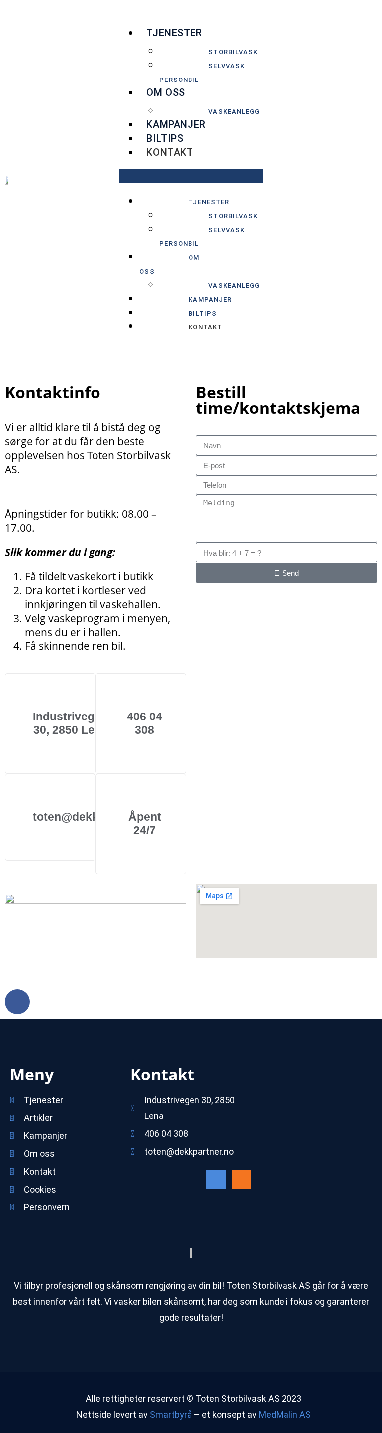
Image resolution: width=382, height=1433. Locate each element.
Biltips (164, 138)
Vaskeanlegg (234, 111)
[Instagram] (241, 1179)
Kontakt (169, 152)
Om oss (165, 92)
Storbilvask (233, 52)
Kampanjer (175, 124)
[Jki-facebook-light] (215, 1179)
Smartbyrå (171, 1414)
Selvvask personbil (202, 72)
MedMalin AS (285, 1414)
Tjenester (174, 33)
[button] (190, 176)
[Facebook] (17, 1001)
